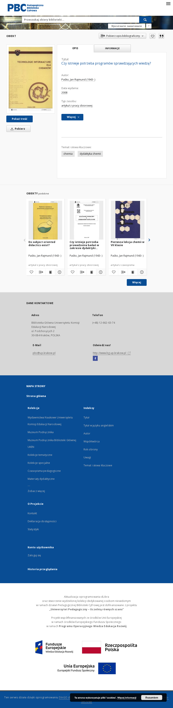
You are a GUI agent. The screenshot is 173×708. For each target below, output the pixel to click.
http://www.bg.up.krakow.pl (110, 353)
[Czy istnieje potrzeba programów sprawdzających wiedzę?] (31, 79)
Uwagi (87, 457)
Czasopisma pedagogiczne (44, 471)
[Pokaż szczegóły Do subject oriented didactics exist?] (59, 272)
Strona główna (36, 396)
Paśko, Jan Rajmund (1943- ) (78, 79)
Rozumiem (151, 697)
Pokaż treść (19, 119)
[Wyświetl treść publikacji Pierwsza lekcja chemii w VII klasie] (132, 272)
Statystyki (33, 529)
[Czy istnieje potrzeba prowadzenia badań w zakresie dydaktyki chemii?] (86, 220)
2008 (64, 92)
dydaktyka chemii (90, 154)
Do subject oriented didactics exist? (41, 243)
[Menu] (168, 3)
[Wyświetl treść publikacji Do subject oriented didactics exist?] (50, 272)
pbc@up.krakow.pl (44, 353)
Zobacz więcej (36, 491)
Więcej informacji (126, 697)
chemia (68, 154)
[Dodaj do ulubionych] (152, 36)
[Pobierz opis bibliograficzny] (40, 272)
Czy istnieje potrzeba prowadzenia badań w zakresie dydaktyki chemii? (84, 245)
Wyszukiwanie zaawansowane (126, 26)
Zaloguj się (34, 555)
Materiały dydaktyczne (41, 479)
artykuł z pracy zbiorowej (76, 105)
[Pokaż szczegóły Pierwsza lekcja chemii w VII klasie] (141, 272)
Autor (87, 433)
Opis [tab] (75, 48)
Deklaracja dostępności (42, 521)
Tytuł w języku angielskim (99, 425)
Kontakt (32, 513)
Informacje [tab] (112, 48)
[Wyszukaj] (145, 19)
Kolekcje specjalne (39, 463)
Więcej (136, 282)
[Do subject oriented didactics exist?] (45, 220)
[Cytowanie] (161, 36)
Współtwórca (92, 441)
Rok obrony (91, 449)
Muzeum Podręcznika (41, 432)
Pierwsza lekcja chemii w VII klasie (127, 243)
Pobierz (19, 129)
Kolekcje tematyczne (40, 455)
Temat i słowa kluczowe (98, 465)
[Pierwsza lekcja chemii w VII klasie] (127, 220)
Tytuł (86, 417)
